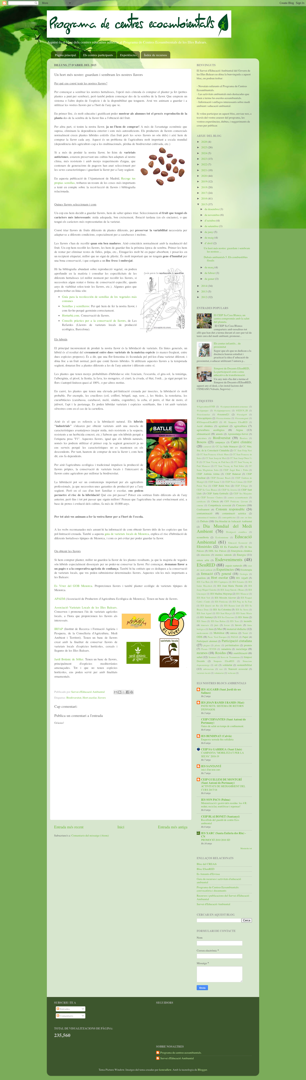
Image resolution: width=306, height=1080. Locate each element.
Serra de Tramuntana (230, 657)
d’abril (209, 243)
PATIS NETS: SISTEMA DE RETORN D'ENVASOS (222, 707)
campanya (220, 442)
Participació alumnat (207, 641)
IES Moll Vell (203, 597)
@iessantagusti (241, 418)
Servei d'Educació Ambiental (213, 904)
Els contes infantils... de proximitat (227, 345)
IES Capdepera (221, 581)
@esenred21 (223, 414)
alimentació (203, 434)
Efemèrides (204, 546)
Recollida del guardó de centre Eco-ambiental (220, 821)
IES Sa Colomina (222, 609)
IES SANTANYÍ (211, 766)
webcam (231, 673)
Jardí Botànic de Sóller (68, 659)
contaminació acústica (234, 513)
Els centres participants (98, 55)
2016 (204, 198)
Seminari (213, 657)
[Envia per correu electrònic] (116, 692)
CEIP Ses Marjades (242, 493)
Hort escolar (90, 697)
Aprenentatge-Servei (238, 433)
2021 (204, 170)
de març (209, 267)
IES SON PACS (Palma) (215, 800)
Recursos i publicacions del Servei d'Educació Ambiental (223, 897)
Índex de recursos (155, 55)
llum (211, 629)
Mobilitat (219, 633)
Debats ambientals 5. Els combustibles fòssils (226, 258)
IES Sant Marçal (224, 613)
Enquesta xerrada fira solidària (217, 739)
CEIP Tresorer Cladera (212, 497)
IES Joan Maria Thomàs (230, 585)
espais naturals (233, 565)
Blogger (202, 1069)
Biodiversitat (73, 697)
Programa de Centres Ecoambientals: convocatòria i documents (218, 888)
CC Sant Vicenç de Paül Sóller (229, 466)
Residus (220, 653)
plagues (206, 645)
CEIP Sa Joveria (229, 489)
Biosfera (244, 438)
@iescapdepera (204, 418)
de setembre (212, 226)
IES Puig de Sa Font (242, 601)
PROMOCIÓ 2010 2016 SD (215, 840)
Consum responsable (230, 509)
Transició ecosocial (238, 669)
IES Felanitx (238, 581)
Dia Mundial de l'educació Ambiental (233, 521)
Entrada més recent (68, 826)
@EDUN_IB (242, 410)
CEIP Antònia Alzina (208, 473)
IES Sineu (201, 621)
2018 (204, 187)
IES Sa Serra (242, 609)
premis (248, 645)
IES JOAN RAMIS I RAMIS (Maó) (222, 702)
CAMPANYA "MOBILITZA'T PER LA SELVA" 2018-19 (222, 754)
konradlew (165, 1069)
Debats (204, 521)
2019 (204, 181)
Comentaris (66, 1016)
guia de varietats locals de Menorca (127, 534)
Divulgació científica (236, 532)
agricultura (240, 426)
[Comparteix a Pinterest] (131, 692)
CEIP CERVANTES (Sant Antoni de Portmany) (223, 721)
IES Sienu (243, 617)
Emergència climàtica (241, 550)
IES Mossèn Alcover (225, 597)
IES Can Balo (203, 581)
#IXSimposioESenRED (207, 422)
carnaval (207, 446)
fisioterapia (246, 569)
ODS (200, 637)
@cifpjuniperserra (222, 410)
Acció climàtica (205, 426)
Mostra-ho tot (246, 848)
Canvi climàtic (241, 442)
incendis (248, 621)
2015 (204, 204)
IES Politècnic (221, 601)
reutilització (241, 653)
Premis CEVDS (208, 649)
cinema (200, 505)
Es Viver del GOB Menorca (73, 586)
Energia (241, 555)
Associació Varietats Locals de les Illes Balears (85, 607)
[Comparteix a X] (124, 692)
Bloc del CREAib (207, 864)
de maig (209, 237)
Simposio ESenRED (224, 661)
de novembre (212, 215)
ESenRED (206, 565)
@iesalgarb (242, 414)
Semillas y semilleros (75, 306)
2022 (204, 164)
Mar (219, 629)
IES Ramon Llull (232, 605)
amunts (219, 433)
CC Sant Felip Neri (243, 450)
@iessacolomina (223, 418)
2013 (204, 291)
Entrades (64, 1009)
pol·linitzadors (232, 645)
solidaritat (227, 665)
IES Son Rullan (218, 621)
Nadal (245, 633)
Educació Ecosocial (237, 542)
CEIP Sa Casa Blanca (207, 489)
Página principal (65, 55)
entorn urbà (203, 560)
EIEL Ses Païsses (217, 550)
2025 (204, 147)
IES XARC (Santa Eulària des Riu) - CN (223, 835)
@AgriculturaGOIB (206, 406)
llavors (102, 697)
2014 (204, 286)
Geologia (244, 574)
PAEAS (234, 637)
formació (207, 573)
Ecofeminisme (221, 537)
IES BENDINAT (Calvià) (216, 736)
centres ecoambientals (238, 497)
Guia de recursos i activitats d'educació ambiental (219, 880)
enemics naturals (223, 554)
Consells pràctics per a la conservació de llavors (94, 320)
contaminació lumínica (207, 517)
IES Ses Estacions (226, 617)
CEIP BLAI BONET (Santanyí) (220, 816)
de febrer (210, 273)
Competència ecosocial (219, 505)
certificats (201, 501)
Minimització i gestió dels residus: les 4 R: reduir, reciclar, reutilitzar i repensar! (224, 804)
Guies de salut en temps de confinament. (222, 726)
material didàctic (236, 629)
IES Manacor (242, 593)
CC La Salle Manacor (227, 446)
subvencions (208, 669)
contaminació (204, 513)
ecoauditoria (203, 537)
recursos (202, 653)
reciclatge (241, 649)
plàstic (217, 645)
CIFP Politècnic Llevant (236, 501)
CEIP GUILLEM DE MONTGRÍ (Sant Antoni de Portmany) (221, 781)
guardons (201, 577)
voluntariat (219, 673)
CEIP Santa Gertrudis (217, 493)
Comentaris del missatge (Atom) (90, 835)
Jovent (227, 625)
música (233, 633)
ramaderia (226, 649)
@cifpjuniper (203, 410)
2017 (204, 193)
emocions (205, 554)
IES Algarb (242, 577)
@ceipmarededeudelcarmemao (234, 406)
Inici (120, 826)
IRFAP (59, 629)
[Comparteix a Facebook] (128, 692)
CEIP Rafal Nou (221, 485)
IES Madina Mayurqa (221, 593)
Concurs (241, 505)
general (226, 573)
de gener (210, 279)
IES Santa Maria (244, 613)
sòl (215, 665)
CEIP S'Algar (241, 485)
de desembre (212, 209)
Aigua (239, 430)
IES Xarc (234, 621)
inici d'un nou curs (210, 769)
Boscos (201, 442)
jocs (216, 625)
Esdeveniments (228, 559)
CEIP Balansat (233, 473)
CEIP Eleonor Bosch (220, 477)
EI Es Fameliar (229, 547)
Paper (245, 636)
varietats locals (203, 673)
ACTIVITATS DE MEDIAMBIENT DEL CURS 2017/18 (223, 788)
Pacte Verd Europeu (217, 637)
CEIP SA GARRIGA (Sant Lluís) (221, 749)
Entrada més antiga (172, 826)
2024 (204, 153)
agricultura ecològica (210, 430)
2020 (204, 176)
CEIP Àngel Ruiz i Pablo (235, 470)
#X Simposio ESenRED (235, 422)
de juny (209, 232)
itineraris (205, 625)
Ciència (215, 501)
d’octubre (210, 220)
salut (199, 657)
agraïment (223, 426)
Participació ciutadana (237, 640)
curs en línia (246, 517)
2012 (204, 297)
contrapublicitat (229, 517)
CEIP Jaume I (214, 481)
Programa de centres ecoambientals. (181, 1052)
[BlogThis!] (120, 692)
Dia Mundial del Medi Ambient (224, 528)
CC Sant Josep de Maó (215, 458)
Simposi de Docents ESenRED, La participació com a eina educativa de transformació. (232, 371)
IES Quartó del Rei (209, 605)
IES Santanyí (206, 617)
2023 (204, 159)
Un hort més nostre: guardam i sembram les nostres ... (227, 249)
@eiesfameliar (203, 414)
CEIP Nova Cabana (234, 481)
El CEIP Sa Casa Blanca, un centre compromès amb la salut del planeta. (231, 318)
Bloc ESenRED (205, 869)
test (221, 669)
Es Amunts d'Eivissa (208, 874)
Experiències (128, 55)
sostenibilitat (244, 665)
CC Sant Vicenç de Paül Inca (216, 462)
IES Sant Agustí (204, 613)
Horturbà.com (70, 315)
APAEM (60, 598)
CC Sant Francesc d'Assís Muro (214, 454)
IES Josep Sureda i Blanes (232, 589)
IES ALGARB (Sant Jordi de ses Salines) (221, 691)
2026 (204, 142)
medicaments (202, 633)
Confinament (203, 509)
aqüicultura (202, 438)
